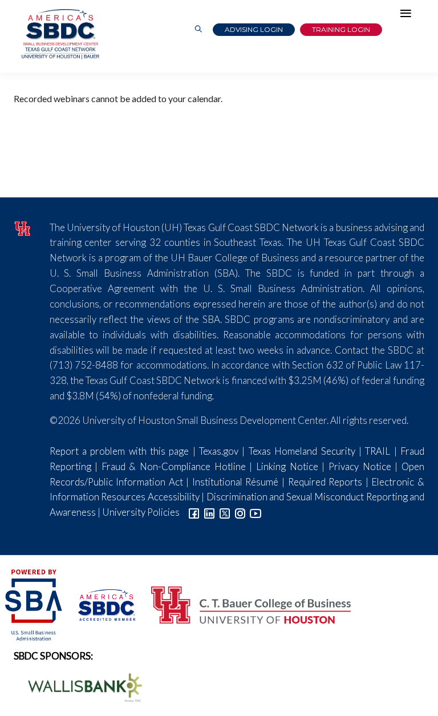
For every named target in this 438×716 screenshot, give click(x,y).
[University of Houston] (23, 227)
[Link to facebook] (194, 512)
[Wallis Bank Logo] (79, 686)
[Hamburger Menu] (408, 16)
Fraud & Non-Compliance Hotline (174, 466)
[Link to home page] (59, 34)
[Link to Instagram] (240, 512)
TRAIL (377, 451)
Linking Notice (287, 466)
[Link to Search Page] (198, 29)
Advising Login (254, 29)
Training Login (341, 29)
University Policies (141, 512)
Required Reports (325, 482)
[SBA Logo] (34, 603)
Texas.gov (218, 451)
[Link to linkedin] (209, 512)
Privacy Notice (359, 466)
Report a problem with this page (119, 451)
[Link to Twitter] (225, 512)
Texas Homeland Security (302, 451)
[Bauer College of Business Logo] (244, 603)
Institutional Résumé (235, 482)
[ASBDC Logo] (100, 603)
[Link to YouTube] (255, 512)
